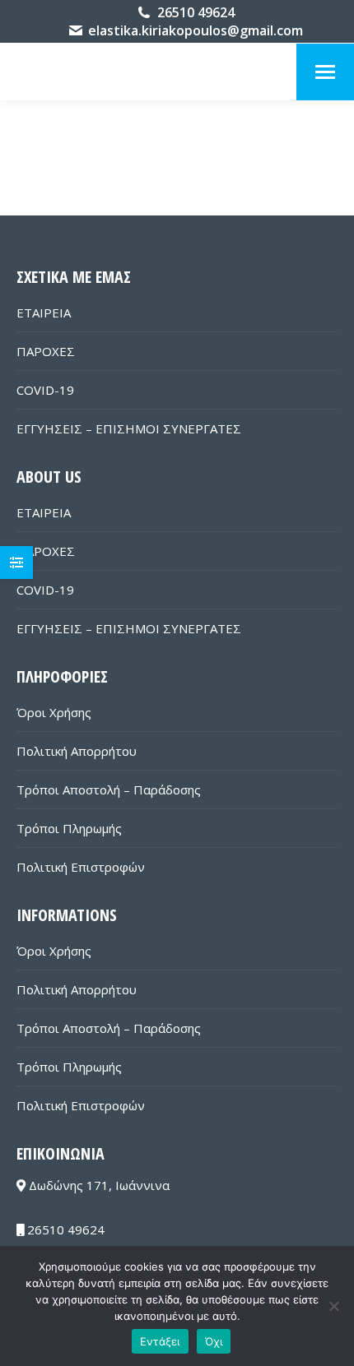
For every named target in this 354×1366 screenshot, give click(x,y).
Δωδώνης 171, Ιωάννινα (98, 1185)
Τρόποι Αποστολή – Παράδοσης (108, 789)
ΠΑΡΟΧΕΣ (45, 351)
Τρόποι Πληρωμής (69, 828)
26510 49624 (196, 12)
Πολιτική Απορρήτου (76, 751)
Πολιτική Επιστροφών (80, 867)
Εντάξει (160, 1341)
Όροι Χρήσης (53, 712)
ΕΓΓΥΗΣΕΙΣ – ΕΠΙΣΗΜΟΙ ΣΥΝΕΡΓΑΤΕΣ (128, 428)
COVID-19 (45, 390)
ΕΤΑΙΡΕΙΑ (43, 312)
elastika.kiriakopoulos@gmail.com (195, 30)
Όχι (214, 1341)
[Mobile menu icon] (325, 72)
